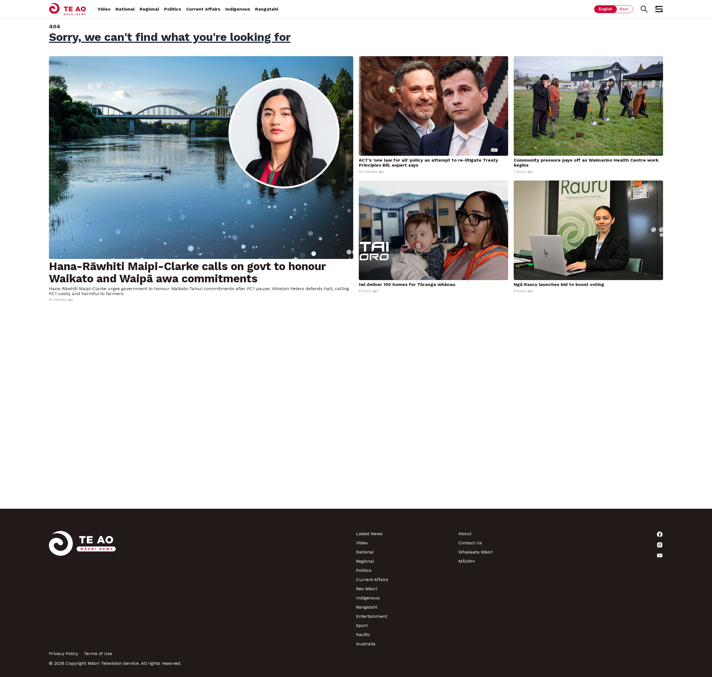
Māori (623, 9)
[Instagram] (612, 545)
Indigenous (237, 9)
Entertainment (371, 616)
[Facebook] (612, 534)
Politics (172, 9)
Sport (362, 625)
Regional (149, 9)
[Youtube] (612, 555)
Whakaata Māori (475, 552)
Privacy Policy (63, 653)
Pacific (363, 634)
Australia (365, 643)
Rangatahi (266, 9)
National (125, 9)
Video (104, 9)
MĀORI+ (466, 561)
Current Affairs (203, 9)
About (464, 533)
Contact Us (470, 542)
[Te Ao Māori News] (82, 588)
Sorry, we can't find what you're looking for (170, 37)
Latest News (369, 533)
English (605, 9)
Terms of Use (98, 653)
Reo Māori (366, 588)
